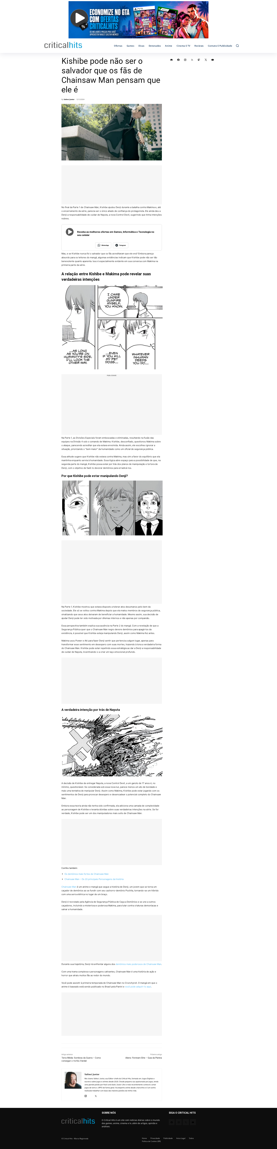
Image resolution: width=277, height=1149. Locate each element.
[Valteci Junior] (73, 1085)
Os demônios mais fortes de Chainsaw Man (86, 874)
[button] (237, 45)
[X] (96, 1095)
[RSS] (192, 59)
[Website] (101, 1095)
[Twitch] (199, 59)
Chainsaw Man (68, 886)
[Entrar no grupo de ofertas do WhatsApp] (138, 21)
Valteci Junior (69, 99)
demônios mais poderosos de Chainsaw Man (138, 964)
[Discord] (171, 59)
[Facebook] (178, 59)
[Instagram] (86, 1095)
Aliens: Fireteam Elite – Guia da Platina (143, 1058)
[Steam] (91, 1095)
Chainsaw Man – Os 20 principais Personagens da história (93, 879)
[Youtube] (212, 59)
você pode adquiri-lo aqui (138, 986)
